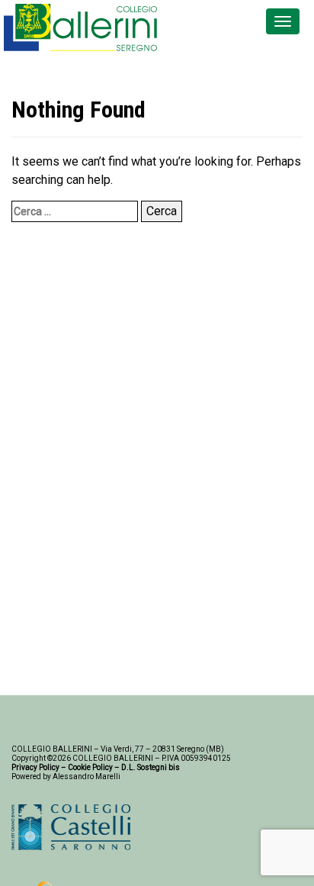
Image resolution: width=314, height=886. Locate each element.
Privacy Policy (35, 767)
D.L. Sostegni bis (150, 767)
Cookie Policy (90, 767)
